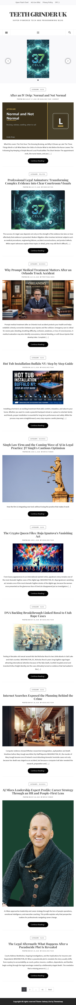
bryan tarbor (48, 452)
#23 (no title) (35, 2)
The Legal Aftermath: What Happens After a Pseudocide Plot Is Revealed (38, 945)
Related (42, 174)
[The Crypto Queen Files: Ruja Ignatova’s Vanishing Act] (38, 558)
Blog (42, 89)
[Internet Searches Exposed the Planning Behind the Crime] (38, 726)
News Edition (48, 187)
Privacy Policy (48, 2)
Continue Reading (37, 161)
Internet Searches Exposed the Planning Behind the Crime (38, 697)
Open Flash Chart (22, 2)
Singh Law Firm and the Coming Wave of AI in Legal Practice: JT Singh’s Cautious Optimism (38, 446)
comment (55, 99)
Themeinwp (58, 1001)
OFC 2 (57, 2)
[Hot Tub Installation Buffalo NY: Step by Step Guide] (38, 387)
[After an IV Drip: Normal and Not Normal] (38, 121)
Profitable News (48, 277)
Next (50, 989)
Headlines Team (45, 99)
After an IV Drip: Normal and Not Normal (38, 95)
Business (42, 264)
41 (42, 989)
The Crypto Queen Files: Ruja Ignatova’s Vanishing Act (38, 534)
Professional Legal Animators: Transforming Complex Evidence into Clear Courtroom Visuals (38, 181)
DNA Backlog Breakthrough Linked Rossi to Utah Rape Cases (38, 614)
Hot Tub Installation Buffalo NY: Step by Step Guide (38, 363)
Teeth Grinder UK (38, 14)
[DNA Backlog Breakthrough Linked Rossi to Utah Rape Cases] (38, 637)
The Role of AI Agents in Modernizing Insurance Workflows (15, 70)
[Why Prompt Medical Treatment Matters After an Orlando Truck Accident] (38, 300)
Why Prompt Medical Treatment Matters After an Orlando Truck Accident (38, 271)
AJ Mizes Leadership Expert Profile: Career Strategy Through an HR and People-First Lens (38, 791)
